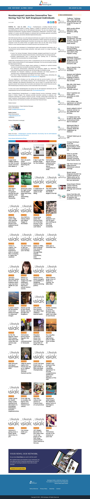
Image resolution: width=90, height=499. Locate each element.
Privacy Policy (43, 488)
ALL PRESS (24, 8)
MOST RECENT (16, 8)
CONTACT (30, 8)
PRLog (29, 26)
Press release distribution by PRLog (17, 138)
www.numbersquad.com (38, 90)
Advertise (51, 488)
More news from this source (22, 135)
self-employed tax (34, 76)
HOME (9, 8)
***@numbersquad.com (14, 115)
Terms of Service (34, 488)
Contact (58, 488)
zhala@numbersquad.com (18, 109)
